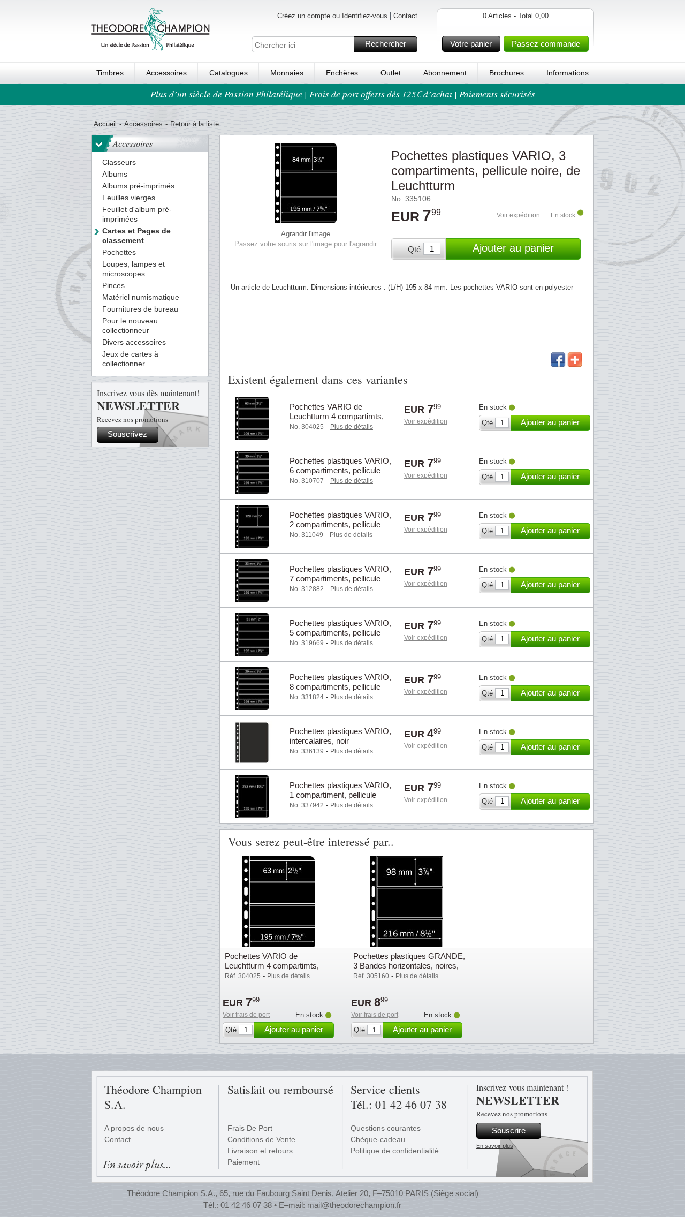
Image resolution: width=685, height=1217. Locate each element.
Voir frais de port (246, 1014)
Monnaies (286, 73)
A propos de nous (134, 1128)
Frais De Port (249, 1128)
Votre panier (471, 43)
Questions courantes (386, 1128)
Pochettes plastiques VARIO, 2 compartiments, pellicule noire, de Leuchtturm (340, 524)
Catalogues (228, 73)
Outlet (390, 73)
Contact (405, 16)
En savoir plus (494, 1146)
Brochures (506, 73)
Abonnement (445, 73)
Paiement (243, 1162)
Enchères (342, 73)
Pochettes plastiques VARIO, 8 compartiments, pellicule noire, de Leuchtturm (340, 686)
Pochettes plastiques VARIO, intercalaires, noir (340, 736)
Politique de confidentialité (395, 1150)
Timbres (110, 73)
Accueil (105, 124)
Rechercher (385, 43)
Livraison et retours (260, 1150)
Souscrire (509, 1130)
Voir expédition (518, 215)
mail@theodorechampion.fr (354, 1205)
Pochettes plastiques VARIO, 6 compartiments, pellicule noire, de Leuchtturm (340, 470)
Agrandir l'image (305, 234)
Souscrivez (127, 434)
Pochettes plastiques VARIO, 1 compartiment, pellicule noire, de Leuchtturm (340, 795)
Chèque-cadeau (378, 1139)
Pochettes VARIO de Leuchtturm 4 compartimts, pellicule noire (337, 416)
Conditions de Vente (261, 1139)
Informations (567, 73)
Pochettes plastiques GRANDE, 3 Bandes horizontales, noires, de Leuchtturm (409, 965)
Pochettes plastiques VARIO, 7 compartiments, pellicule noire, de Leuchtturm (340, 578)
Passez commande (546, 43)
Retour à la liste (194, 124)
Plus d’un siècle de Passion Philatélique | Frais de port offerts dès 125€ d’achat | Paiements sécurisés (342, 94)
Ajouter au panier (513, 248)
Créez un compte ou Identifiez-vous (332, 16)
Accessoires (166, 73)
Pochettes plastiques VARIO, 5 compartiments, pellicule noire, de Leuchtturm (340, 632)
